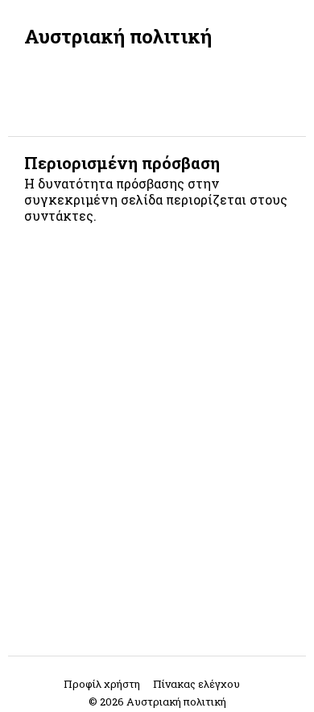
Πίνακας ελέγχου (196, 684)
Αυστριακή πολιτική (118, 36)
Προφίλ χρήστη (102, 684)
